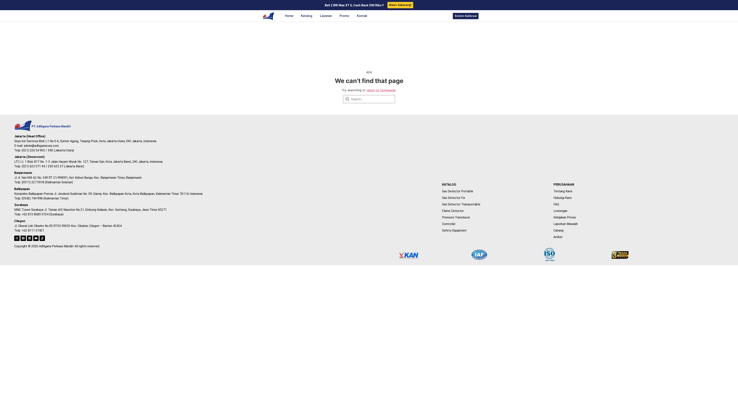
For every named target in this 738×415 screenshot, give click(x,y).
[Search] (347, 99)
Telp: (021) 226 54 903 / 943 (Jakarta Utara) (44, 150)
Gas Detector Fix (453, 198)
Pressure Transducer (456, 217)
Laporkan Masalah (566, 224)
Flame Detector (453, 211)
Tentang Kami (563, 191)
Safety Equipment (454, 230)
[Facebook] (23, 238)
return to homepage (381, 90)
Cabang (558, 230)
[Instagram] (17, 238)
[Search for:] (369, 99)
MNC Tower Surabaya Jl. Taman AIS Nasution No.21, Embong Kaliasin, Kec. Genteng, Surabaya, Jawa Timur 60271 (90, 210)
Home (289, 16)
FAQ (556, 204)
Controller (448, 224)
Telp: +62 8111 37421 (29, 230)
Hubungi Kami (563, 198)
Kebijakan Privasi (565, 217)
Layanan (326, 16)
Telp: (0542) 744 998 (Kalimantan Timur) (41, 198)
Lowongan (560, 211)
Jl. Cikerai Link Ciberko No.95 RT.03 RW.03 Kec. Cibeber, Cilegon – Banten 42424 (68, 226)
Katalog (306, 16)
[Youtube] (36, 238)
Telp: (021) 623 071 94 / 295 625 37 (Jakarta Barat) (49, 166)
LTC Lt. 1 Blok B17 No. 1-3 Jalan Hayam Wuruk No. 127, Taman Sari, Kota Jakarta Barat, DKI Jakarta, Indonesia (88, 162)
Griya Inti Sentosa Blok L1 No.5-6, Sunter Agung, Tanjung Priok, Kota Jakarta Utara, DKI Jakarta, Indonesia (85, 141)
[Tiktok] (42, 238)
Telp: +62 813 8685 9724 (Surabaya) (38, 214)
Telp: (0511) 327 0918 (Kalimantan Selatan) (43, 182)
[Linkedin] (29, 238)
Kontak (362, 16)
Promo (344, 16)
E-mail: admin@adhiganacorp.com (36, 146)
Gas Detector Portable (457, 191)
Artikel (558, 237)
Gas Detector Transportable (461, 204)
